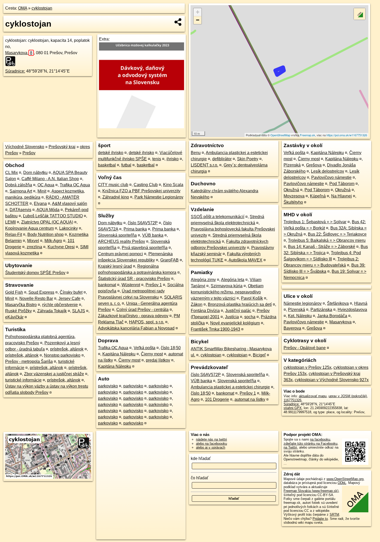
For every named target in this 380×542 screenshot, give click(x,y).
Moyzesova (294, 196)
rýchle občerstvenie (60, 304)
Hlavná (360, 303)
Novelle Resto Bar (36, 298)
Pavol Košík (252, 298)
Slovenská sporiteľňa (117, 235)
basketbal (107, 165)
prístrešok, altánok (66, 349)
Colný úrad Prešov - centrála (142, 309)
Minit (41, 191)
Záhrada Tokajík (52, 311)
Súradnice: (15, 71)
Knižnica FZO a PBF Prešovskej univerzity (141, 191)
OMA (22, 8)
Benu (196, 152)
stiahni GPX (293, 408)
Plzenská (292, 165)
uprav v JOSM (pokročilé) (348, 396)
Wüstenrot (130, 285)
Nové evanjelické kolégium (235, 323)
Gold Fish (14, 292)
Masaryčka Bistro (21, 304)
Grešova (314, 165)
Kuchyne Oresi (61, 247)
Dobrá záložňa (18, 185)
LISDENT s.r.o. (204, 165)
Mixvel (33, 240)
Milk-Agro (53, 240)
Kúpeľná (318, 196)
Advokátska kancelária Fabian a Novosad (136, 328)
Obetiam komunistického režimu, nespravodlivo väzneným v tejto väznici (227, 292)
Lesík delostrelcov (327, 171)
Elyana (40, 203)
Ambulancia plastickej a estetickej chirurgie (230, 387)
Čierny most (152, 354)
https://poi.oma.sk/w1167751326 (346, 135)
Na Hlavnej (341, 196)
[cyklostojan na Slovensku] (11, 61)
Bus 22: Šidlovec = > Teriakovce (337, 234)
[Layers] (359, 14)
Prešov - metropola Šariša (29, 361)
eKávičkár (14, 317)
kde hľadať (201, 458)
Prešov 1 (154, 285)
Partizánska (321, 309)
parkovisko (108, 386)
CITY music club (113, 184)
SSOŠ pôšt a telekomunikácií (217, 216)
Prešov (28, 153)
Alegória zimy (203, 279)
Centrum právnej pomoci (120, 254)
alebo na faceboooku (211, 443)
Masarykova (18, 53)
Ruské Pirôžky (18, 311)
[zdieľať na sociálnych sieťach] (178, 22)
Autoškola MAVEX (245, 260)
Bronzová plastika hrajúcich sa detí (240, 304)
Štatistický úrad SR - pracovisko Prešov (134, 278)
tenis (156, 159)
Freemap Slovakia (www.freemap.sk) (311, 491)
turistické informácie (23, 380)
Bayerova (292, 328)
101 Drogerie (217, 399)
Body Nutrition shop (45, 234)
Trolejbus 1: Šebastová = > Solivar (315, 222)
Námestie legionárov (303, 303)
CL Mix (11, 172)
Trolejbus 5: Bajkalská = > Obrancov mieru (327, 240)
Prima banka (135, 229)
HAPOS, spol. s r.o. (146, 322)
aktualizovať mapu (312, 396)
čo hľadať (199, 478)
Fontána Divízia (205, 310)
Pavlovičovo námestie (331, 177)
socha (249, 317)
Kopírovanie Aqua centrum (29, 228)
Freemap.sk (307, 135)
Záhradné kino (115, 197)
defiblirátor (222, 159)
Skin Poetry (247, 159)
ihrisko (172, 159)
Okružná (291, 190)
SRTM (334, 514)
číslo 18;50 (171, 348)
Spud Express (41, 292)
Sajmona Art (21, 191)
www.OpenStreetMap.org (344, 479)
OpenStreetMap (280, 135)
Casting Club (146, 184)
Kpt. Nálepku (300, 316)
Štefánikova (338, 303)
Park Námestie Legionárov (158, 197)
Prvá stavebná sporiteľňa (145, 247)
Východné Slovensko (24, 147)
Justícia (232, 317)
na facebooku (320, 439)
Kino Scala (173, 184)
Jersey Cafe (69, 298)
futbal (126, 165)
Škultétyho (293, 202)
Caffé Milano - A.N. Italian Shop (50, 179)
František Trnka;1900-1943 (215, 329)
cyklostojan (42, 8)
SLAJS (78, 311)
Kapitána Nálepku (118, 354)
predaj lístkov (158, 360)
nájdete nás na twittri (211, 439)
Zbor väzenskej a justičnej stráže (54, 374)
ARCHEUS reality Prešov (121, 241)
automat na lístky (249, 399)
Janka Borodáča (332, 316)
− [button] (197, 20)
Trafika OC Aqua (75, 185)
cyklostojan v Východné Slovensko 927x (332, 380)
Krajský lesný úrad (115, 266)
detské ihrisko (110, 152)
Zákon (196, 304)
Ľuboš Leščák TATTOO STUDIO (53, 216)
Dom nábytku (35, 172)
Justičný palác (238, 310)
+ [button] (197, 12)
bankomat (107, 285)
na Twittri (290, 447)
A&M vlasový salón (69, 203)
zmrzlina (34, 247)
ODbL (342, 483)
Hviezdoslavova (352, 309)
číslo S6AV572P (143, 223)
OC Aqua (45, 185)
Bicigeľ (259, 355)
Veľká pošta (144, 348)
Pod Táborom (341, 183)
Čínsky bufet (71, 292)
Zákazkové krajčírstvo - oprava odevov (133, 316)
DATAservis (20, 210)
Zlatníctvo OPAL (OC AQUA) (47, 222)
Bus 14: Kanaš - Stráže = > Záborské (321, 246)
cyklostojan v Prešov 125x (307, 367)
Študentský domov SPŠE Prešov (35, 272)
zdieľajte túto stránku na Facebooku (310, 443)
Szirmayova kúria (226, 286)
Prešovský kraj (62, 147)
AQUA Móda (47, 210)
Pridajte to (320, 519)
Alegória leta (232, 279)
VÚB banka (152, 235)
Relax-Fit (13, 234)
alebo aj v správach (210, 447)
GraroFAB (169, 260)
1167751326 (292, 400)
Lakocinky (68, 228)
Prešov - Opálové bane (305, 348)
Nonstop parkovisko (62, 355)
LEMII (10, 222)
